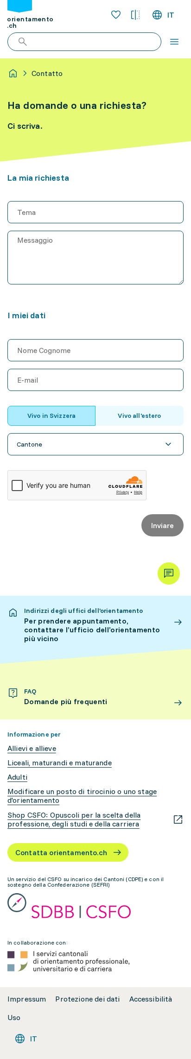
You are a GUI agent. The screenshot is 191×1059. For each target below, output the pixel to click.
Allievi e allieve (31, 748)
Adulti (17, 777)
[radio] (51, 416)
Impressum (26, 999)
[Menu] (174, 41)
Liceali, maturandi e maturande (59, 762)
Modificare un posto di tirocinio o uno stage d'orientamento (82, 796)
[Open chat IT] (169, 573)
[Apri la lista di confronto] (135, 15)
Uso (13, 1017)
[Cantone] (95, 444)
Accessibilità (150, 999)
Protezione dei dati (87, 999)
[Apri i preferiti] (116, 15)
